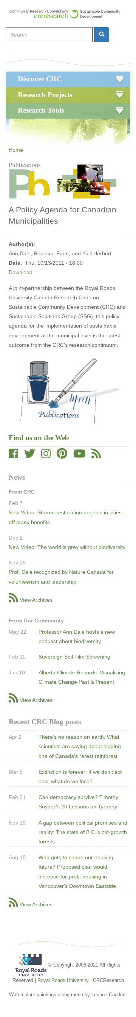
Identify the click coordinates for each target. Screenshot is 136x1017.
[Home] (68, 14)
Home (16, 150)
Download (20, 272)
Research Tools (41, 110)
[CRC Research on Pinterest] (62, 456)
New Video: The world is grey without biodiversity (67, 547)
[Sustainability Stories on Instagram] (46, 456)
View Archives (36, 600)
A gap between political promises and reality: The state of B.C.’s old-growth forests (83, 832)
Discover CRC (40, 79)
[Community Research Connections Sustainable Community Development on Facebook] (13, 456)
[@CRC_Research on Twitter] (29, 456)
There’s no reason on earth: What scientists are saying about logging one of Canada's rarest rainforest (80, 746)
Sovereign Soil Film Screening (74, 657)
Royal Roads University (63, 980)
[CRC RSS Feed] (96, 456)
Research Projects (45, 95)
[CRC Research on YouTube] (79, 456)
